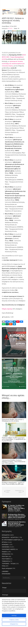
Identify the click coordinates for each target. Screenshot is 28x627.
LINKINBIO (5, 571)
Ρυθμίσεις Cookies (14, 619)
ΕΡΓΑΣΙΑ (10, 28)
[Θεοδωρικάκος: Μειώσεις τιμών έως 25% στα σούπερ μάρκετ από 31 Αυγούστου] (4, 516)
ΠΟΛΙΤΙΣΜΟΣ (6, 559)
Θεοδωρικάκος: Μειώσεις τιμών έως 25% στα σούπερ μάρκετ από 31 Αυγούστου (17, 516)
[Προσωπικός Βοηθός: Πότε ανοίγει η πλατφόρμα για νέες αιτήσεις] (14, 410)
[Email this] (3, 321)
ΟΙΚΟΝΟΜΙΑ (5, 547)
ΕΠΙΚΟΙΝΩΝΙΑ (6, 574)
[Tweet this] (10, 321)
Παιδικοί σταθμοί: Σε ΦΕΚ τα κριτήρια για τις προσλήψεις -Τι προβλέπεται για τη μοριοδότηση (13, 439)
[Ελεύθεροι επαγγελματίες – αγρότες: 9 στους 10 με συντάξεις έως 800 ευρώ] (14, 473)
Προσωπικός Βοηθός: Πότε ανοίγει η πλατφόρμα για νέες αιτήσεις (13, 420)
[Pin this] (18, 321)
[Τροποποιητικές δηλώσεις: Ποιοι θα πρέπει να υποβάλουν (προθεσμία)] (4, 523)
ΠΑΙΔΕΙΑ (4, 552)
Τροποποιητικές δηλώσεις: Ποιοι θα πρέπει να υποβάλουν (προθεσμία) (17, 523)
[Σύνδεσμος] (14, 11)
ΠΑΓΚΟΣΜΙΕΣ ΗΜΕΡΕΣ (8, 549)
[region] (14, 612)
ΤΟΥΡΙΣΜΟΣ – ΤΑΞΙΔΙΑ (8, 563)
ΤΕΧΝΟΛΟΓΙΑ (6, 561)
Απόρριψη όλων (14, 624)
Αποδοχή (14, 615)
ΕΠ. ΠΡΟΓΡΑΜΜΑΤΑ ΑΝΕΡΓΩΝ (11, 540)
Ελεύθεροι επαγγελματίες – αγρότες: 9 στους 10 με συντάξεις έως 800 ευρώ (13, 483)
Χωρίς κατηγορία (7, 568)
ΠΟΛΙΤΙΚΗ (5, 556)
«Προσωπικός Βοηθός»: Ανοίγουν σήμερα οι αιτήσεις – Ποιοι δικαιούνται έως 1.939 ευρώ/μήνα (13, 461)
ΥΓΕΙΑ (3, 566)
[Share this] (7, 321)
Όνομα (4, 587)
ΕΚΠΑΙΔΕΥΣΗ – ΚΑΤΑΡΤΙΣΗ (10, 537)
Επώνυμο (5, 595)
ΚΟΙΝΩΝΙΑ (5, 544)
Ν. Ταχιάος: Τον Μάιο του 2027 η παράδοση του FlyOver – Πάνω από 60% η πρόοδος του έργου (16, 508)
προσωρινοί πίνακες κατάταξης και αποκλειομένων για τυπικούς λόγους (13, 64)
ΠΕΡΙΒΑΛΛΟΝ (6, 554)
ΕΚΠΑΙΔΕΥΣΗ (5, 535)
